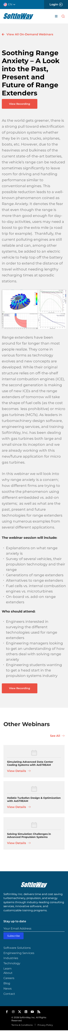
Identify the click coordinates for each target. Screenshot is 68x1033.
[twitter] (19, 1011)
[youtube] (32, 1011)
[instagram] (13, 1011)
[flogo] (34, 883)
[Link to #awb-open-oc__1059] (63, 16)
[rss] (38, 1011)
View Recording (19, 103)
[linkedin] (26, 1011)
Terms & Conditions (22, 1025)
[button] (10, 4)
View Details (17, 771)
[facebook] (6, 1011)
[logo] (18, 14)
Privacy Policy (45, 1025)
